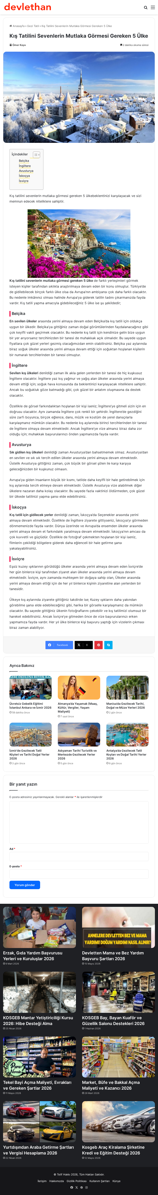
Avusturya (26, 170)
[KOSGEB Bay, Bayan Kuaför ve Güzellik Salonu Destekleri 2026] (118, 992)
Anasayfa (18, 26)
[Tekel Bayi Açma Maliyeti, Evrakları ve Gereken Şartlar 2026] (39, 1057)
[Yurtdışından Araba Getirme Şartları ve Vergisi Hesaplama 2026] (39, 1121)
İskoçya (24, 175)
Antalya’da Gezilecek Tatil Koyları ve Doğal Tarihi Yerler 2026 (126, 754)
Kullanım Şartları (99, 1181)
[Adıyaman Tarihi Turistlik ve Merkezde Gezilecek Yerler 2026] (79, 735)
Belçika (24, 160)
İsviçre (23, 181)
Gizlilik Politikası (77, 1181)
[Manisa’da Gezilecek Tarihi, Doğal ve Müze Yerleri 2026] (127, 688)
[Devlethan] (27, 7)
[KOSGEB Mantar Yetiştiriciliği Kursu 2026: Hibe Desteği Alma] (39, 992)
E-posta (15, 866)
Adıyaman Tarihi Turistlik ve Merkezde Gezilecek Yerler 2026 (77, 754)
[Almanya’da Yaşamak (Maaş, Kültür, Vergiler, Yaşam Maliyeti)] (79, 688)
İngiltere (25, 166)
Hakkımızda (56, 1181)
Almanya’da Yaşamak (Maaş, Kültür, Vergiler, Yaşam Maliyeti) (78, 707)
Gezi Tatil (33, 26)
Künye (117, 1181)
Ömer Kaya (19, 45)
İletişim (42, 1181)
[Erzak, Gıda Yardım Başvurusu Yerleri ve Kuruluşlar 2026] (39, 927)
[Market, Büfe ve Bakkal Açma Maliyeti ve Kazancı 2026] (118, 1057)
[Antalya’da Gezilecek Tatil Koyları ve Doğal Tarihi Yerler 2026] (127, 735)
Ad (12, 848)
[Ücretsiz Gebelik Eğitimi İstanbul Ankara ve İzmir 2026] (30, 688)
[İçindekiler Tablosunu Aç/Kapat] (34, 154)
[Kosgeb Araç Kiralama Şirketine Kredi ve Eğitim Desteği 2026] (118, 1121)
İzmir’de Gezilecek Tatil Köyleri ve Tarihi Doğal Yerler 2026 (29, 754)
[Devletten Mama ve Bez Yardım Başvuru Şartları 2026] (118, 927)
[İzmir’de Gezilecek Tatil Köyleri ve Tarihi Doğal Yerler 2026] (30, 735)
